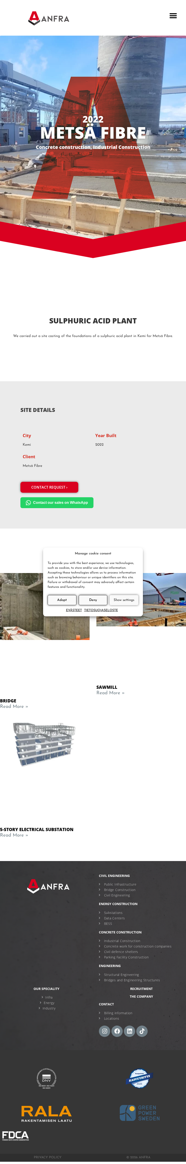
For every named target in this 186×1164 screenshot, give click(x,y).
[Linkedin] (129, 1031)
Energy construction (118, 904)
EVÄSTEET (74, 610)
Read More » (14, 706)
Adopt (62, 600)
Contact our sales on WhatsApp (60, 502)
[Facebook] (117, 1031)
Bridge (8, 701)
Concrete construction (63, 147)
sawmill (106, 687)
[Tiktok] (142, 1031)
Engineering (110, 966)
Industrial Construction (121, 147)
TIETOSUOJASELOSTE (101, 610)
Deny (93, 600)
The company (141, 996)
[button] (173, 16)
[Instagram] (104, 1031)
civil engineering (114, 876)
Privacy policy (47, 1157)
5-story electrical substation (36, 829)
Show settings (124, 600)
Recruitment (141, 989)
